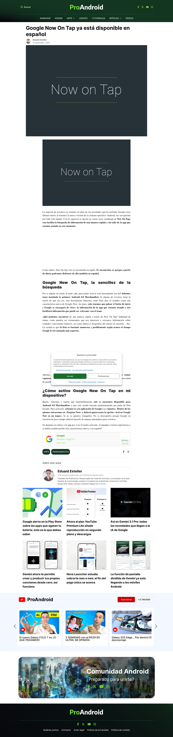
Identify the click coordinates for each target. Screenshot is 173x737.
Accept (70, 376)
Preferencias (103, 376)
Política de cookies (74, 382)
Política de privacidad (89, 382)
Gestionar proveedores (63, 370)
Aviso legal (101, 382)
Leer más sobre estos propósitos (82, 370)
